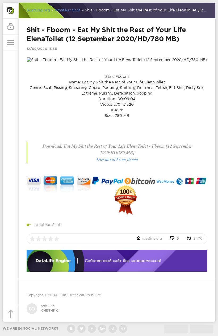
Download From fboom (117, 159)
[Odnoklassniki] (112, 329)
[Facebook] (92, 329)
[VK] (71, 329)
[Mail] (123, 329)
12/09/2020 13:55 (42, 49)
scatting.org (152, 238)
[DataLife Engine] (11, 11)
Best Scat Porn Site (85, 295)
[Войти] (11, 27)
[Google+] (102, 329)
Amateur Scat (47, 225)
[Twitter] (81, 329)
